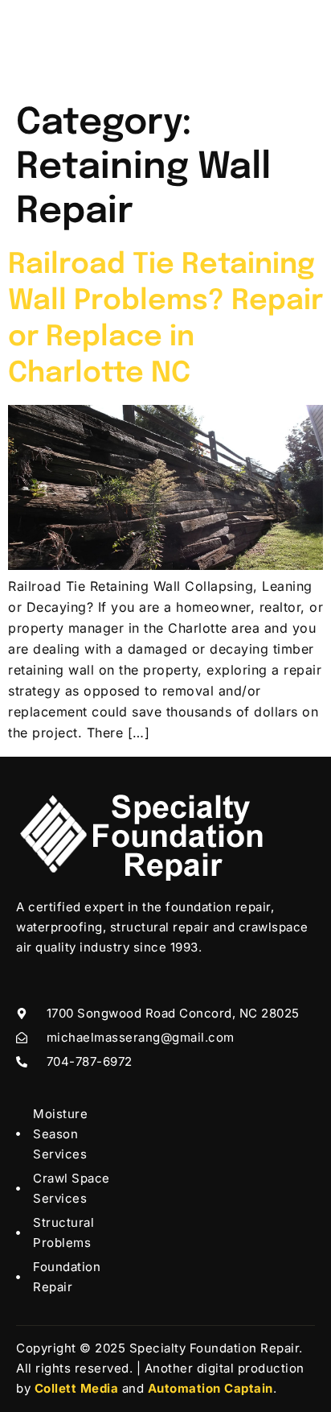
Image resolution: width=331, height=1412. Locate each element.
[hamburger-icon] (297, 48)
